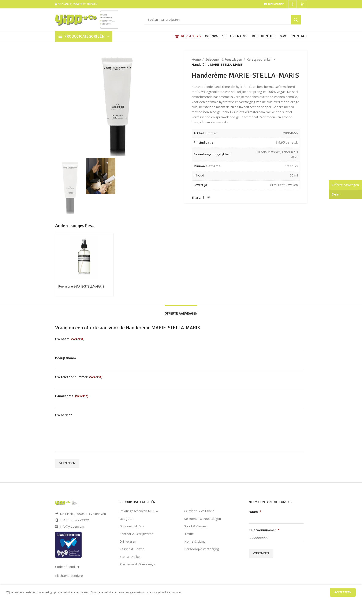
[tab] (181, 311)
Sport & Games (195, 526)
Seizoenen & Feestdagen (223, 59)
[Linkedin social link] (303, 4)
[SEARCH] (296, 19)
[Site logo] (87, 19)
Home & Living (195, 541)
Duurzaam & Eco (132, 526)
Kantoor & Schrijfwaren (136, 534)
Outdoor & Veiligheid (199, 511)
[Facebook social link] (292, 4)
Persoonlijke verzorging (201, 549)
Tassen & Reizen (132, 549)
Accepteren (342, 592)
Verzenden (67, 463)
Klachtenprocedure (69, 575)
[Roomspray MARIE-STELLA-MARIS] (84, 257)
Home (196, 59)
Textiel (189, 534)
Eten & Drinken (130, 556)
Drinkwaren (128, 541)
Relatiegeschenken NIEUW (139, 511)
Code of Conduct (67, 567)
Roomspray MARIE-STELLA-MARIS (81, 286)
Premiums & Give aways (137, 564)
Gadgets (126, 518)
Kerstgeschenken (259, 59)
